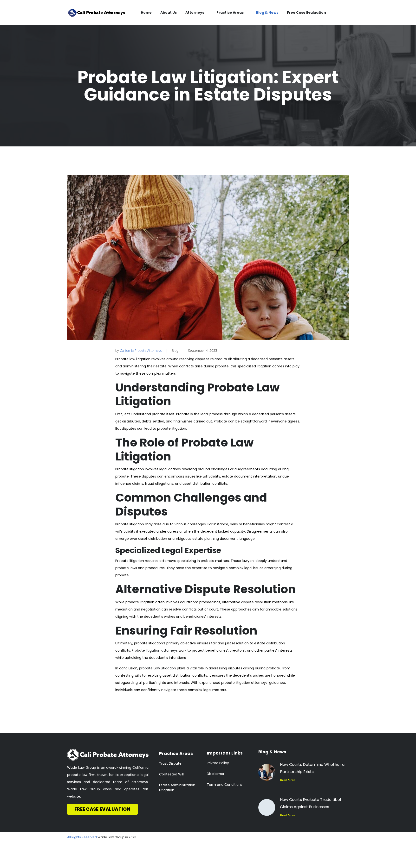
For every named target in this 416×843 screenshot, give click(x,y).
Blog (175, 350)
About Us (168, 12)
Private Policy (218, 763)
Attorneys (194, 12)
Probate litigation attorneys (155, 650)
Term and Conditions (224, 784)
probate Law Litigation (157, 668)
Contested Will (171, 774)
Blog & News (267, 12)
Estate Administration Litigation (177, 788)
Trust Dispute (170, 763)
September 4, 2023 (202, 350)
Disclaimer (215, 773)
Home (146, 12)
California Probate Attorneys (141, 350)
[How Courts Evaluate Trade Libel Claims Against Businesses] (266, 807)
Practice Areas (230, 12)
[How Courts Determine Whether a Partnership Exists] (266, 772)
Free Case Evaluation (306, 12)
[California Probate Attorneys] (96, 12)
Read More (287, 780)
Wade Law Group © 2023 (117, 837)
